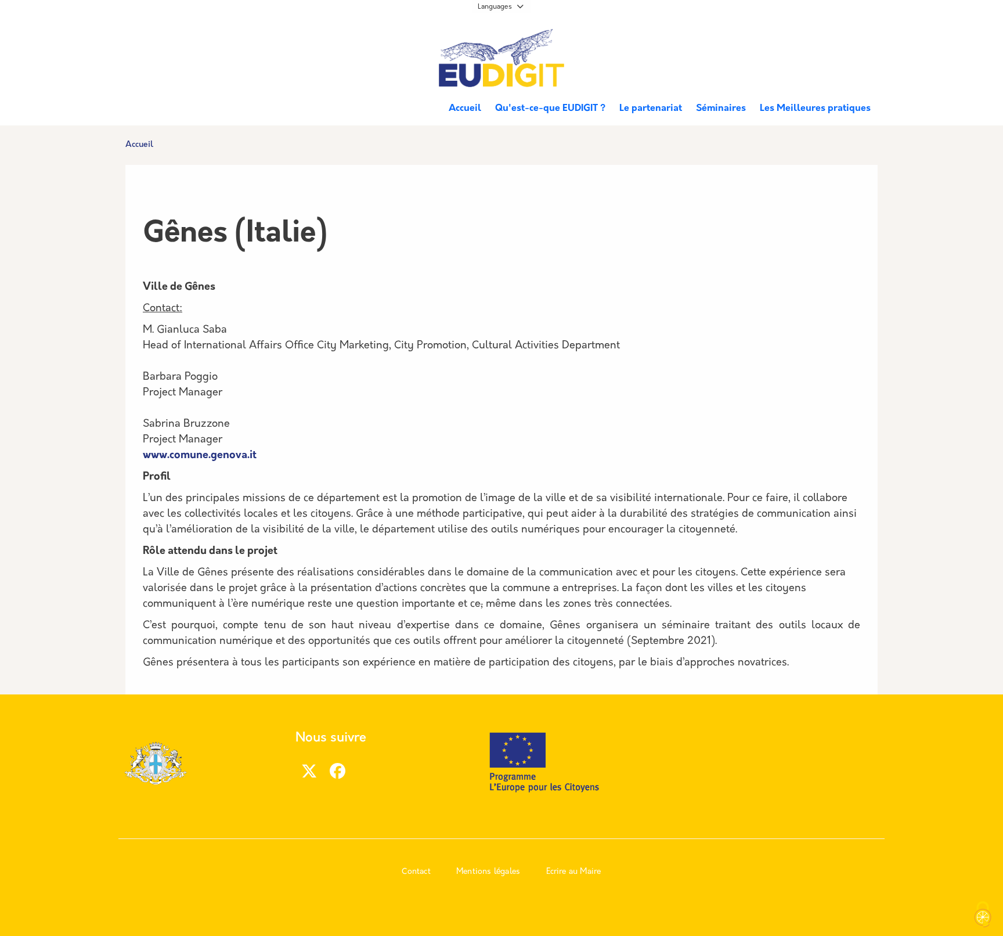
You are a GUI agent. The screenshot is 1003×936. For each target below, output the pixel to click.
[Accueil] (501, 60)
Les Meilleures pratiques (815, 108)
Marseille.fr (168, 41)
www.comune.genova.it (200, 456)
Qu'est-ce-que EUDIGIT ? (550, 108)
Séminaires (721, 108)
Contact (416, 872)
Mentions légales (488, 872)
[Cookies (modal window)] (982, 915)
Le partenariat (650, 108)
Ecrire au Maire (573, 872)
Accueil (465, 108)
